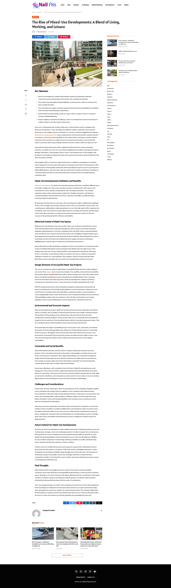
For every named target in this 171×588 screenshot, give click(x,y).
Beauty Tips (110, 91)
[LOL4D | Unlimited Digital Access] (112, 53)
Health (109, 122)
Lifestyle (109, 134)
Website (109, 159)
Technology (85, 5)
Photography (111, 142)
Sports (109, 151)
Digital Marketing (97, 5)
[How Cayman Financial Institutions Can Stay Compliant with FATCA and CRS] (67, 533)
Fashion (126, 5)
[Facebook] (26, 95)
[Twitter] (26, 100)
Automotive (110, 88)
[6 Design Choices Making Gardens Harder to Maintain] (112, 72)
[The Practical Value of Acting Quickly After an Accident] (112, 63)
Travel (119, 5)
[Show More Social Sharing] (72, 36)
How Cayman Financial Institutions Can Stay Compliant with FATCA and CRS (67, 544)
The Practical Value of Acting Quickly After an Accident (127, 61)
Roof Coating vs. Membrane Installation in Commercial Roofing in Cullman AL (43, 544)
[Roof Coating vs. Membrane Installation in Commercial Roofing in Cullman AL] (43, 533)
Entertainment (109, 5)
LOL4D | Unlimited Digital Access (128, 51)
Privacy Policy (80, 577)
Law (108, 131)
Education (110, 102)
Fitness (109, 114)
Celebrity (109, 97)
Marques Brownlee (41, 31)
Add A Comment (67, 555)
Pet (108, 140)
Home (62, 5)
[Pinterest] (26, 109)
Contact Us (91, 577)
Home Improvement (112, 125)
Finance (109, 111)
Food (108, 117)
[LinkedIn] (26, 104)
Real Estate (110, 145)
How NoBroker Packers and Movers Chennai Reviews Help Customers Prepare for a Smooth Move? (91, 544)
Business (76, 5)
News (69, 5)
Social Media (110, 148)
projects (49, 272)
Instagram (110, 128)
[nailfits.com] (44, 5)
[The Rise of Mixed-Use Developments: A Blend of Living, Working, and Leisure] (67, 64)
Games (109, 120)
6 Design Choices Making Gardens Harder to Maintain (128, 71)
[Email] (26, 113)
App (108, 85)
